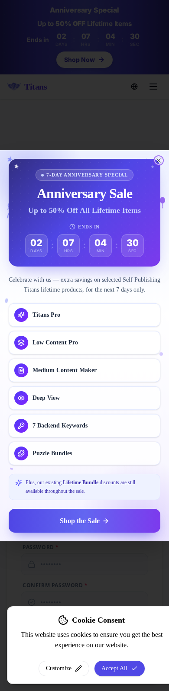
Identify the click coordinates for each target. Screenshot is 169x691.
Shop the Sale (80, 520)
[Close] (158, 160)
